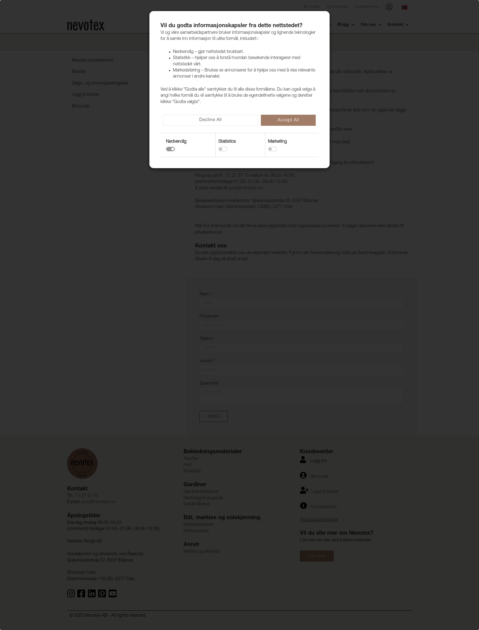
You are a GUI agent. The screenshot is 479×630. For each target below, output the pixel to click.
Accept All (288, 120)
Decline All (210, 120)
